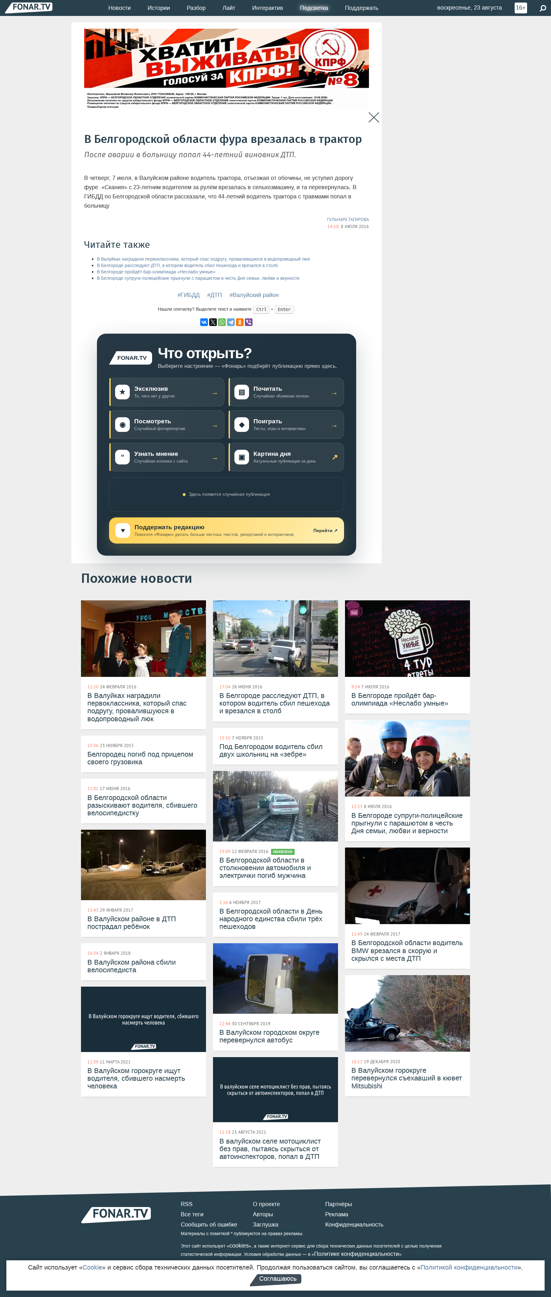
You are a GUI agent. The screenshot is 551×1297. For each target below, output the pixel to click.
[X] (213, 322)
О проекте (266, 1204)
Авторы (263, 1214)
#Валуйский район (254, 295)
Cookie (92, 1267)
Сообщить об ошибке (209, 1224)
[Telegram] (231, 322)
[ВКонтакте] (204, 322)
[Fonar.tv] (29, 8)
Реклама (336, 1214)
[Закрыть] (374, 117)
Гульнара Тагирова (348, 219)
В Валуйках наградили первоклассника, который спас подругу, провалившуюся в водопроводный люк (203, 259)
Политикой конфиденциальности (469, 1267)
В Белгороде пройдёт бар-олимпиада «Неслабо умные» (156, 272)
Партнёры (338, 1204)
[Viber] (249, 322)
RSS (187, 1204)
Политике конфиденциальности (356, 1254)
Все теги (192, 1214)
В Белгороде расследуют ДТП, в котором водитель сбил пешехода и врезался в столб (187, 266)
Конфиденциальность (354, 1224)
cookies (239, 1245)
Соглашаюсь (278, 1278)
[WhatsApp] (222, 322)
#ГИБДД (189, 295)
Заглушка (265, 1224)
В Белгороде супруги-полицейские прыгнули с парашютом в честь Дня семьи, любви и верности (198, 278)
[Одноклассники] (240, 322)
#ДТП (214, 295)
